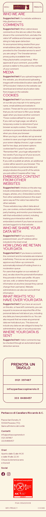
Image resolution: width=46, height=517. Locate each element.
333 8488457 (23, 398)
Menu (6, 7)
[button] (38, 7)
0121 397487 (23, 380)
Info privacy (11, 508)
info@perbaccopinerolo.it (23, 389)
